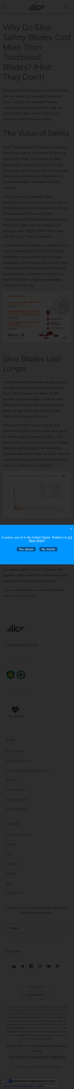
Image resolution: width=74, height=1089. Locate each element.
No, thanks (48, 549)
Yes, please (26, 549)
